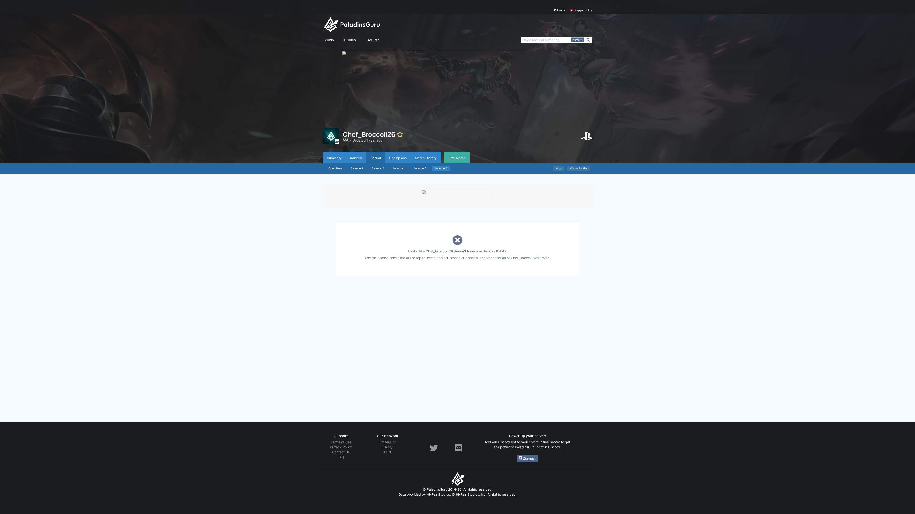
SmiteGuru (387, 442)
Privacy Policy (341, 447)
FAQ (341, 457)
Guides (350, 40)
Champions (398, 158)
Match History (426, 158)
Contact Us (341, 452)
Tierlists (372, 40)
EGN (387, 452)
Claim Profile (578, 168)
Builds (329, 40)
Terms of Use (341, 442)
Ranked (356, 158)
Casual (375, 158)
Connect (529, 458)
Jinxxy (387, 447)
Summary (334, 158)
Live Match (457, 158)
